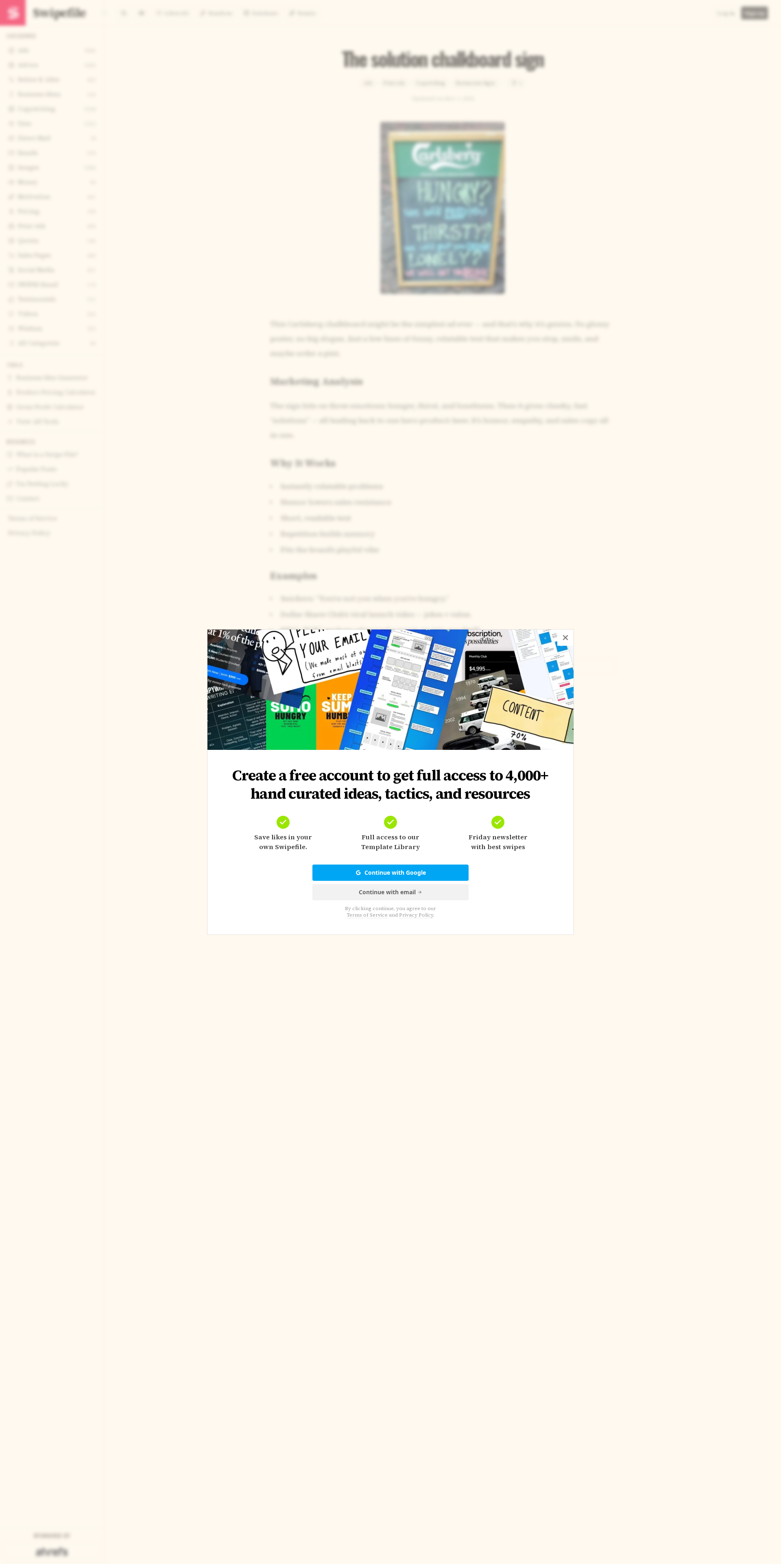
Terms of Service (367, 915)
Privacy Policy (416, 915)
